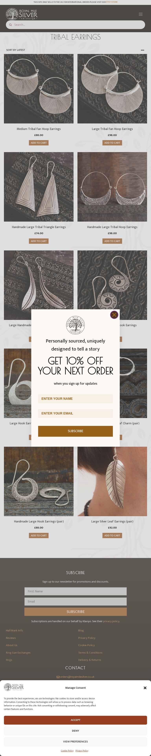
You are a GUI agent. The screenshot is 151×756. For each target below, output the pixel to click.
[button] (145, 688)
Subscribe (75, 431)
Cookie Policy (67, 751)
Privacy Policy (82, 751)
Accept (75, 720)
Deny (75, 730)
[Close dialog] (114, 315)
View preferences (75, 741)
